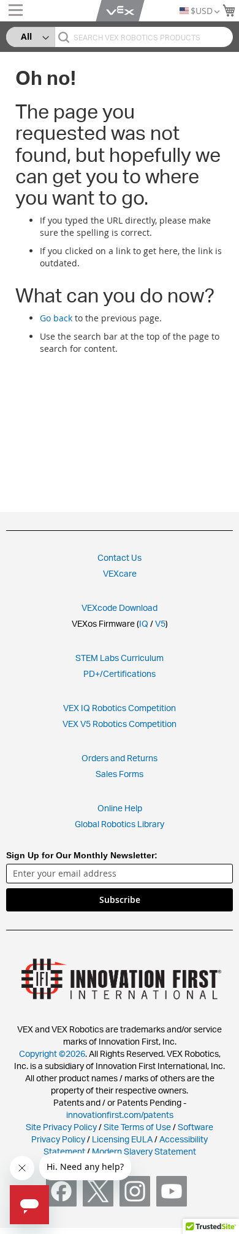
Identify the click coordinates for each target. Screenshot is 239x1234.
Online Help (119, 808)
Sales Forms (119, 774)
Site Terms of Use (136, 1127)
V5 (160, 623)
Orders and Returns (119, 758)
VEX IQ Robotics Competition (119, 708)
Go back (56, 318)
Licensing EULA (122, 1139)
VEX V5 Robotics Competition (119, 723)
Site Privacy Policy (61, 1127)
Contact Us (119, 557)
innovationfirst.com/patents (119, 1114)
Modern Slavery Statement (144, 1151)
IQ (143, 623)
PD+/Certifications (119, 673)
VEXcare (120, 573)
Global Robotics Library (119, 824)
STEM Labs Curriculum (119, 657)
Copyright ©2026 (52, 1053)
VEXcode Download (119, 607)
